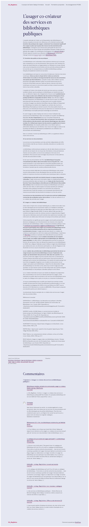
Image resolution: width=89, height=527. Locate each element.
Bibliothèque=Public (51, 55)
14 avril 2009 (30, 404)
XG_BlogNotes (12, 5)
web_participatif (24, 361)
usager (9, 361)
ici (35, 55)
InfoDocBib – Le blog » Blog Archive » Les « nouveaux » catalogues (44, 486)
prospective (39, 360)
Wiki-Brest (27, 235)
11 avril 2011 (29, 466)
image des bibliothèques (26, 360)
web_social (31, 361)
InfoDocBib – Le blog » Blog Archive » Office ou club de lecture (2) (44, 500)
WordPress (78, 522)
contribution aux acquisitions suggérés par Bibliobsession (39, 225)
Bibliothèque (11, 360)
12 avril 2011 (29, 487)
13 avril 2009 (30, 390)
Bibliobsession (51, 53)
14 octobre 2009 (30, 442)
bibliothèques (17, 360)
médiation (34, 360)
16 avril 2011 (29, 502)
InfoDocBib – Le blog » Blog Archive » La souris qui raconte (42, 464)
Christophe (30, 402)
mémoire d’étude (59, 51)
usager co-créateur (16, 361)
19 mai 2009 (29, 426)
